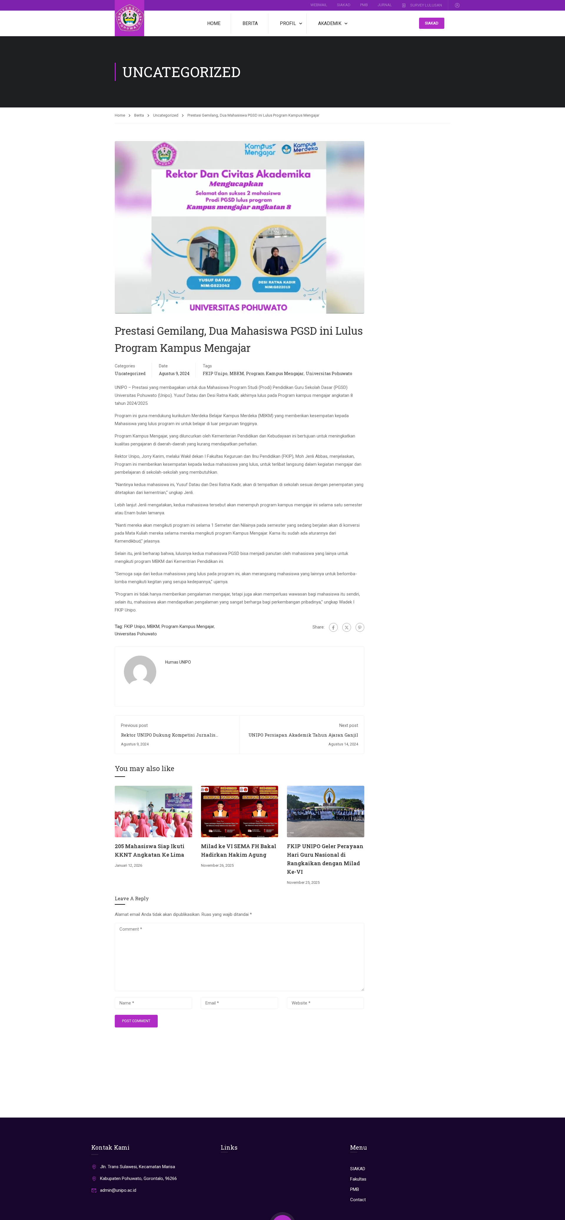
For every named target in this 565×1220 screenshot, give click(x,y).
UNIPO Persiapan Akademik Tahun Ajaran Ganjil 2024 (303, 738)
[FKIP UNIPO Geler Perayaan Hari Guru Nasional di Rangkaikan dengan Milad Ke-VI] (325, 811)
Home (213, 23)
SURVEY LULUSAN (426, 5)
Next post (348, 725)
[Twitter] (346, 627)
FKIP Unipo (215, 373)
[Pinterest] (359, 627)
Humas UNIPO (178, 662)
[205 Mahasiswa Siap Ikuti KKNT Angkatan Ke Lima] (153, 811)
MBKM (237, 373)
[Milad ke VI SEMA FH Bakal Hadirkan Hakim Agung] (239, 811)
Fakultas (358, 1179)
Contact (358, 1199)
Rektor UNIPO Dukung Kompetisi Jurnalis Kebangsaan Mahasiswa (168, 738)
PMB (364, 5)
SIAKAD (343, 5)
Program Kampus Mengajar (275, 373)
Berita (250, 23)
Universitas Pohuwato (329, 373)
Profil (288, 23)
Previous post (134, 725)
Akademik (329, 23)
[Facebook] (333, 627)
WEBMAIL (318, 5)
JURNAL (385, 5)
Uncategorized (165, 115)
